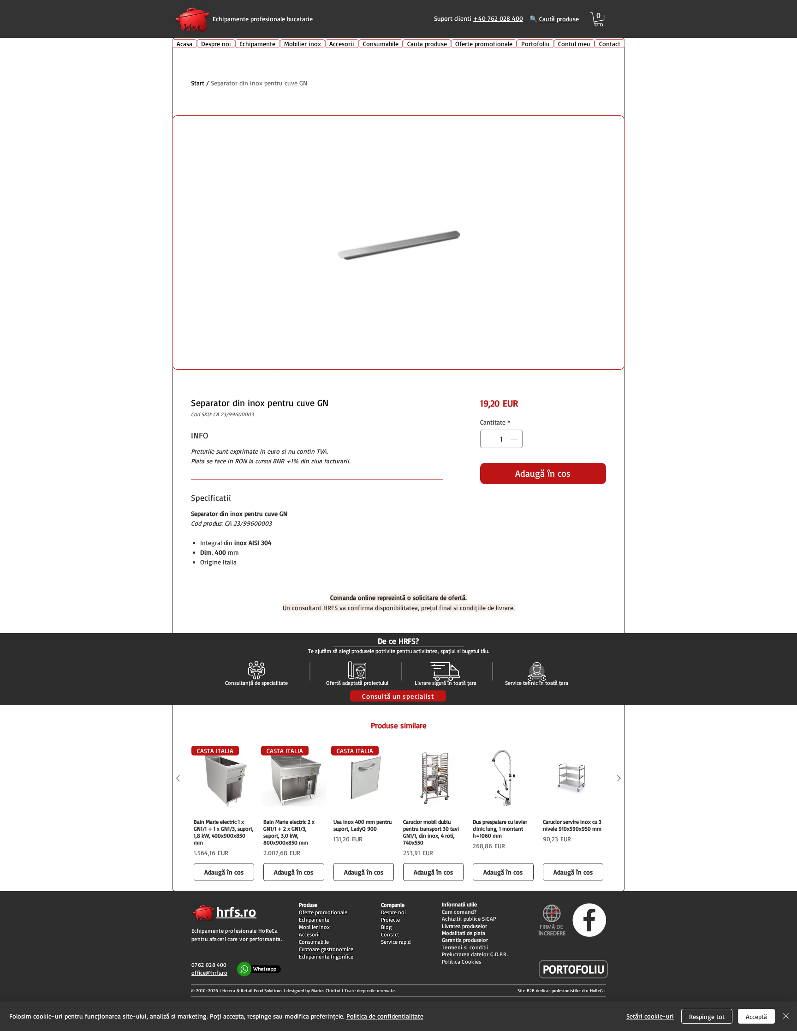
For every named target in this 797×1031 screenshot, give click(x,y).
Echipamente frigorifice (326, 956)
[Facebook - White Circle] (589, 920)
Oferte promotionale (323, 912)
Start (197, 83)
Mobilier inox (314, 926)
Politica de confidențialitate (384, 1016)
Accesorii (309, 934)
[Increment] (514, 439)
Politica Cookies (462, 961)
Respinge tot (707, 1016)
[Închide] (785, 1016)
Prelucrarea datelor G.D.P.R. (475, 954)
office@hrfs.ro (209, 972)
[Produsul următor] (619, 778)
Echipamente (314, 919)
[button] (598, 19)
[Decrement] (488, 439)
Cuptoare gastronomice (326, 949)
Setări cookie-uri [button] (650, 1016)
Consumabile (314, 941)
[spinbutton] (501, 439)
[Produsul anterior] (178, 778)
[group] (398, 814)
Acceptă (756, 1016)
